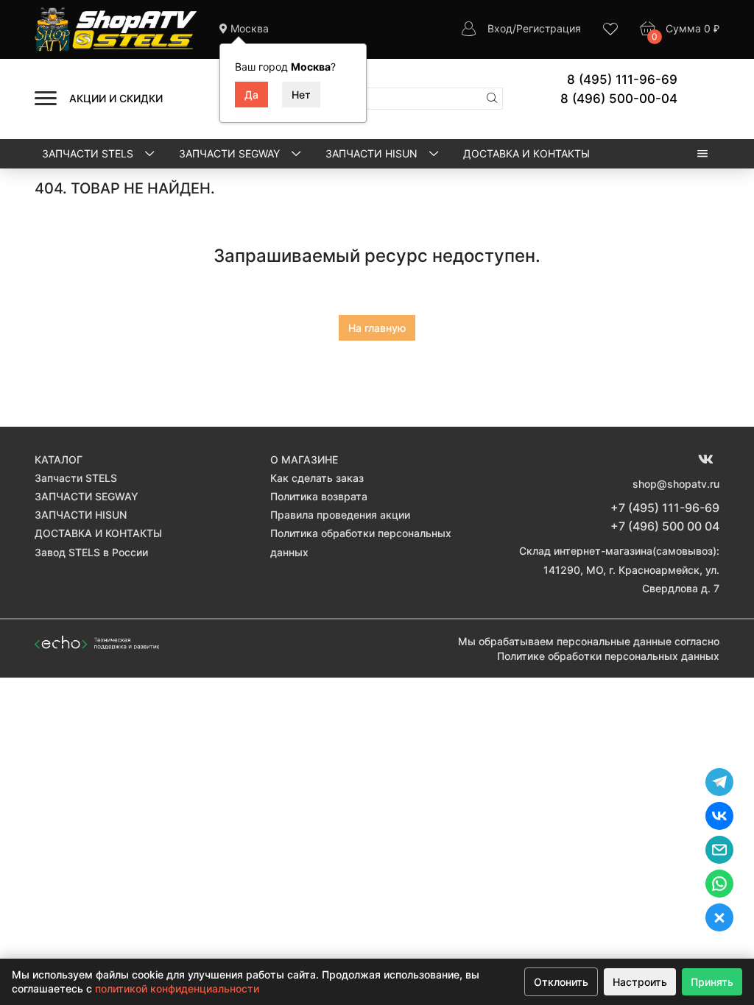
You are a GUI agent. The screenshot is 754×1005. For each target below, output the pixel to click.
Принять (712, 982)
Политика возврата (318, 496)
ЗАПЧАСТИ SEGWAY (231, 153)
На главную (377, 328)
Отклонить (561, 982)
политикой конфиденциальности (177, 988)
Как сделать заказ (317, 478)
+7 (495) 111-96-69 (664, 507)
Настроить (640, 982)
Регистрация (548, 28)
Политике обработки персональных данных (608, 656)
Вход (499, 28)
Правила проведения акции (340, 514)
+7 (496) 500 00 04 (664, 526)
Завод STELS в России (91, 552)
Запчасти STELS (89, 153)
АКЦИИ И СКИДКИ (116, 98)
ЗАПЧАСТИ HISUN (372, 153)
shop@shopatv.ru (676, 483)
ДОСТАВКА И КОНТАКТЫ (526, 153)
